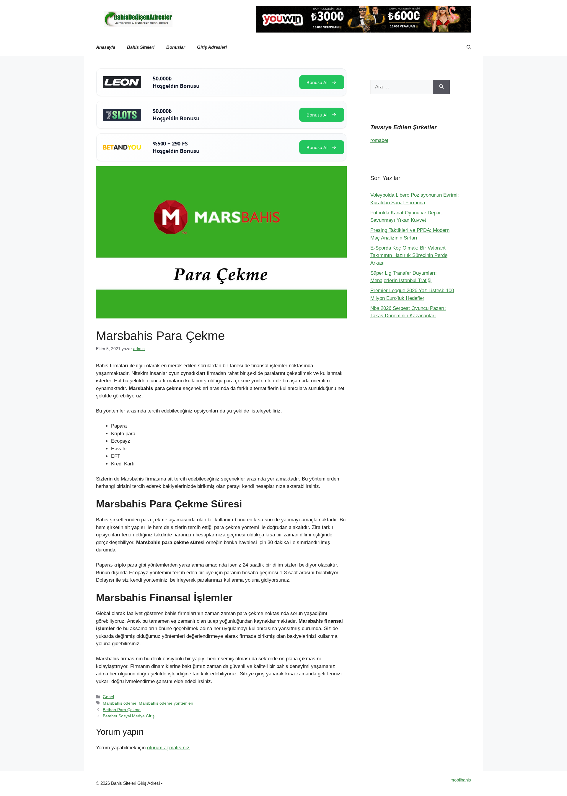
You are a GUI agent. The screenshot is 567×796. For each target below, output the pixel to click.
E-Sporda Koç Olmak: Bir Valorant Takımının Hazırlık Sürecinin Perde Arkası (408, 255)
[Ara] (441, 87)
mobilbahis (460, 779)
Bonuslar (175, 47)
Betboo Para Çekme (122, 709)
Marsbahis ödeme (119, 703)
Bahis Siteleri (140, 47)
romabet (379, 140)
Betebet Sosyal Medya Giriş (128, 716)
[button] (469, 47)
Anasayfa (105, 47)
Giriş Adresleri (212, 47)
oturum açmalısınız (168, 747)
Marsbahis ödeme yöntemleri (166, 703)
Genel (108, 696)
